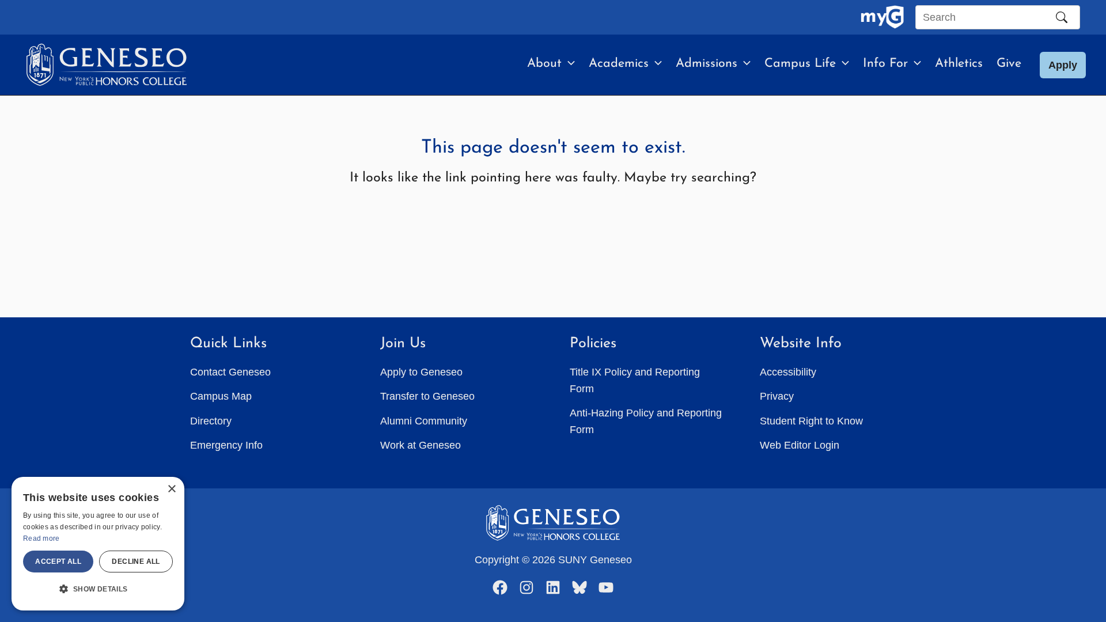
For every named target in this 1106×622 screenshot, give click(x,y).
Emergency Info (226, 445)
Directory (211, 421)
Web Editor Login (799, 445)
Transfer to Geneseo (427, 396)
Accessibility (788, 372)
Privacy (777, 396)
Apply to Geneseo (421, 372)
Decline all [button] (136, 561)
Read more (41, 538)
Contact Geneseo (230, 372)
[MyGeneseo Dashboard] (882, 17)
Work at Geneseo (420, 445)
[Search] (1061, 17)
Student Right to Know (811, 421)
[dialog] (98, 543)
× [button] (171, 489)
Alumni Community (423, 421)
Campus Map (221, 396)
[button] (568, 63)
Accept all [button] (58, 561)
